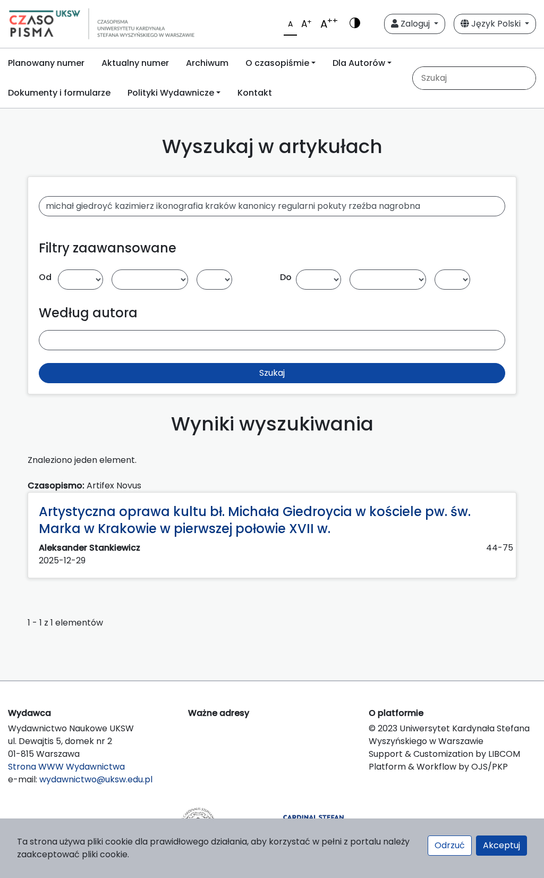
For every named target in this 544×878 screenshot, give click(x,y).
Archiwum (207, 63)
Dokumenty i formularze (59, 93)
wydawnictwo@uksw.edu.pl (95, 779)
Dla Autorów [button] (359, 63)
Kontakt (254, 93)
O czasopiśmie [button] (277, 63)
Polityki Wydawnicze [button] (171, 93)
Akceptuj (501, 845)
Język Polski (496, 24)
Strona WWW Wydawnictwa (66, 767)
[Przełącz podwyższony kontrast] (355, 24)
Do (286, 277)
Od (45, 277)
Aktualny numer (135, 63)
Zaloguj (415, 24)
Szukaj (272, 373)
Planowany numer (46, 63)
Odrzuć (450, 845)
